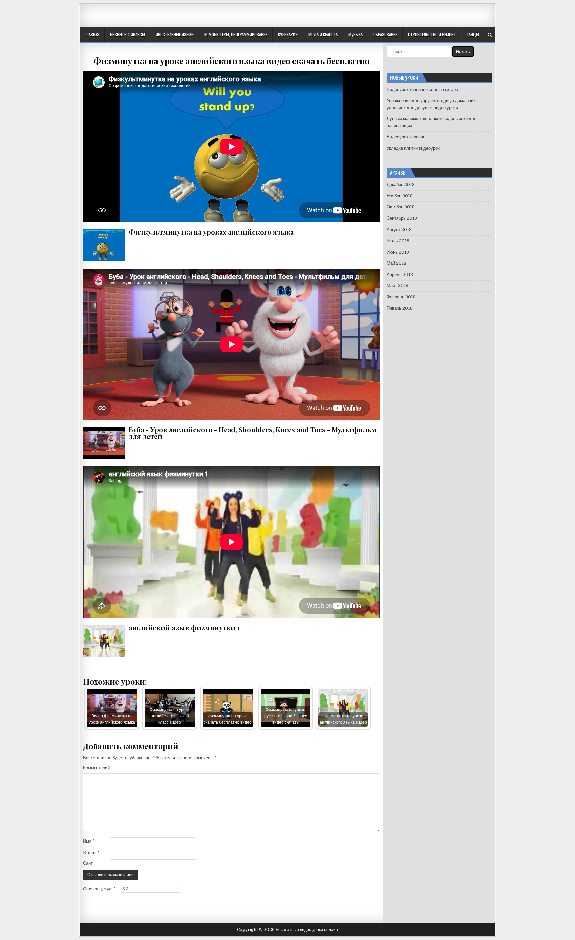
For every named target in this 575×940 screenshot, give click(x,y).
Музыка (355, 34)
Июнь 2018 (398, 252)
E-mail (91, 852)
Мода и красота (323, 34)
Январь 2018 (400, 308)
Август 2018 (399, 229)
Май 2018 (396, 263)
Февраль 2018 (401, 296)
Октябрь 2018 (401, 206)
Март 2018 (397, 285)
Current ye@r (99, 888)
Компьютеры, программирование (235, 34)
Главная (92, 34)
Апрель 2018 (400, 274)
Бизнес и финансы (127, 34)
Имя (89, 841)
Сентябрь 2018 (402, 218)
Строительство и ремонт (432, 34)
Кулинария (288, 34)
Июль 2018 (398, 240)
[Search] (490, 34)
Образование (385, 34)
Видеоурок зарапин (406, 136)
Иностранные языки (175, 34)
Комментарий (96, 767)
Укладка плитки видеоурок (413, 148)
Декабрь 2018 (401, 184)
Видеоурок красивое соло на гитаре (422, 89)
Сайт (88, 863)
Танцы (473, 34)
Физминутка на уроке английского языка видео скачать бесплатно (231, 61)
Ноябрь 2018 (400, 195)
